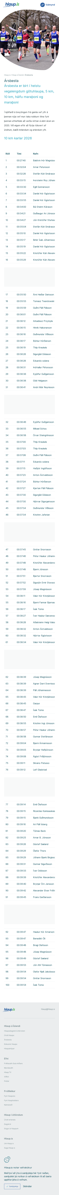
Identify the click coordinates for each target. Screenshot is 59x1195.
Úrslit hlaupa (9, 1035)
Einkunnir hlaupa (10, 1044)
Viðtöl (6, 1077)
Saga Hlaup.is (9, 1148)
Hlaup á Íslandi (18, 75)
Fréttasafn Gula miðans (13, 1063)
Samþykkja (13, 1186)
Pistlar (6, 1081)
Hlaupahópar (9, 1049)
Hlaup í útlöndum (13, 1114)
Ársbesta (29, 75)
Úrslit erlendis (10, 1120)
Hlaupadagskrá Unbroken (14, 1031)
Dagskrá (7, 1124)
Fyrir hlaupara (9, 1096)
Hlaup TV (7, 1072)
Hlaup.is (7, 75)
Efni (6, 1058)
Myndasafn (8, 1068)
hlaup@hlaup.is (48, 1009)
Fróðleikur (9, 1091)
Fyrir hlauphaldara (11, 1100)
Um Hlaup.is (9, 1143)
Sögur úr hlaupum (11, 1129)
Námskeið (8, 1105)
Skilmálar (27, 1186)
